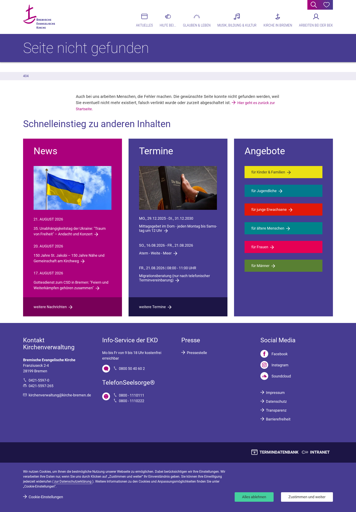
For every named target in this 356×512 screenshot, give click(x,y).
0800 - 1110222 (131, 401)
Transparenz (276, 410)
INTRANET (320, 452)
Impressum (275, 392)
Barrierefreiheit (278, 419)
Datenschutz (276, 401)
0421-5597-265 (41, 386)
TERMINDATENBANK (279, 452)
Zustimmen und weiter (307, 497)
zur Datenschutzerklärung (73, 481)
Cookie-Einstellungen (46, 497)
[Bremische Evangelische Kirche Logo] (39, 17)
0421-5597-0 (39, 380)
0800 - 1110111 (131, 395)
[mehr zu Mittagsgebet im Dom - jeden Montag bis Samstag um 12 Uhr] (178, 188)
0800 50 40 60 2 (132, 368)
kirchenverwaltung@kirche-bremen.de (60, 395)
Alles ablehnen (254, 497)
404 (26, 76)
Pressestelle (197, 353)
